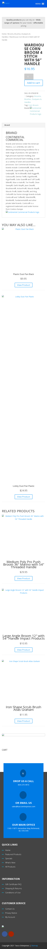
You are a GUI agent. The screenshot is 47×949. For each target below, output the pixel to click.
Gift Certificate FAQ (13, 884)
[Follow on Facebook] (4, 934)
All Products (10, 866)
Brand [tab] (7, 125)
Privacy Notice (11, 913)
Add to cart (33, 82)
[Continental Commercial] (37, 111)
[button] (38, 3)
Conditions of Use (13, 892)
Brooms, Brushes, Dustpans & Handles (33, 99)
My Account (10, 917)
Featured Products (13, 854)
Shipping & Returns (13, 888)
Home (4, 34)
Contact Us (10, 909)
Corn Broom (33, 105)
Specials (8, 858)
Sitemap (34, 945)
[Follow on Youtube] (11, 934)
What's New (10, 862)
